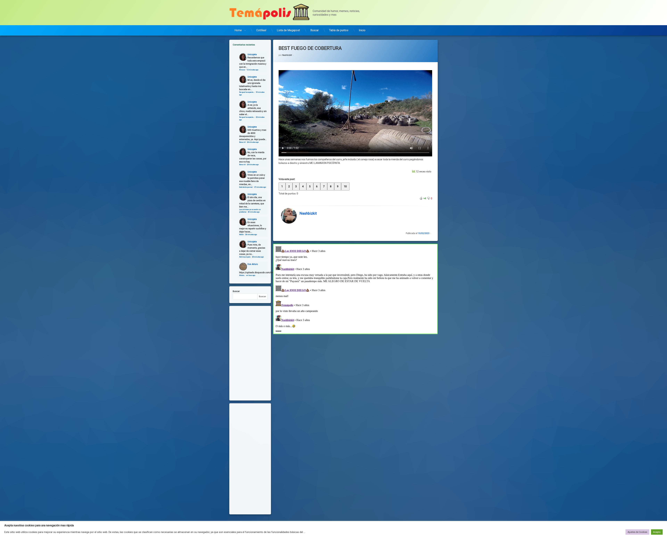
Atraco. (242, 275)
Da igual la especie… (246, 92)
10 (345, 186)
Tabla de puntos (338, 30)
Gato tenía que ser (246, 187)
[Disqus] (355, 288)
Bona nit (242, 142)
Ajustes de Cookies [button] (637, 532)
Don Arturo (253, 264)
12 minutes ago (252, 70)
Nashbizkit (287, 55)
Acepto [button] (657, 532)
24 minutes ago (253, 142)
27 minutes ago (260, 187)
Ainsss (242, 70)
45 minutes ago (258, 257)
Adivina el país (244, 257)
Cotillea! (261, 30)
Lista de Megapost (288, 30)
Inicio (362, 30)
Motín (241, 234)
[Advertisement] (355, 359)
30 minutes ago (251, 234)
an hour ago (250, 275)
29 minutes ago (254, 212)
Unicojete (252, 54)
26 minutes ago (253, 164)
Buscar (314, 30)
